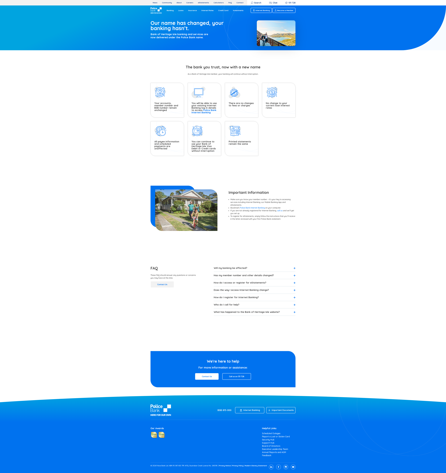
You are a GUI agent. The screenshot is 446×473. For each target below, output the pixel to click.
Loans (181, 10)
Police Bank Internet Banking (204, 111)
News (155, 3)
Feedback (266, 455)
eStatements (203, 3)
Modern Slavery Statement (256, 466)
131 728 (291, 2)
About (179, 3)
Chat (275, 2)
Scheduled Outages (271, 433)
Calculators (219, 3)
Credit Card (223, 10)
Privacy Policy (237, 466)
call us (280, 210)
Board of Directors (271, 446)
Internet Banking (263, 10)
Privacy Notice (225, 466)
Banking (170, 10)
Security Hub (268, 439)
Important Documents (283, 410)
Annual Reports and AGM (274, 452)
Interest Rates (207, 10)
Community (167, 3)
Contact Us (162, 284)
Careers (189, 3)
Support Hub (268, 442)
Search (257, 2)
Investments (238, 10)
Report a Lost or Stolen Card (276, 436)
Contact (239, 3)
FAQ (230, 3)
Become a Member (285, 10)
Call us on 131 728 (236, 376)
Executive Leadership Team (275, 449)
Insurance (192, 10)
